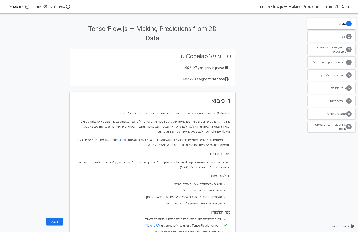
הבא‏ (54, 221)
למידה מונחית (147, 144)
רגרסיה (123, 139)
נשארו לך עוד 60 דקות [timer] (53, 6)
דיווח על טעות (343, 226)
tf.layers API (152, 225)
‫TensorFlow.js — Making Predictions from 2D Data (303, 6)
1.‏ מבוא (220, 100)
